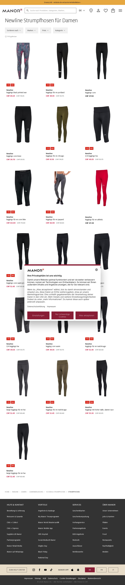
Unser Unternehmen (110, 511)
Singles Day (42, 546)
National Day (43, 558)
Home (7, 492)
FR (102, 570)
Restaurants (107, 540)
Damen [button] (23, 492)
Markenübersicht (94, 578)
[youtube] (45, 569)
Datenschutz (53, 578)
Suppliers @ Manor (14, 534)
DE (80, 10)
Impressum (28, 578)
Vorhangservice (79, 522)
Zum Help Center (17, 570)
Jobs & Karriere (108, 517)
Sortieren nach (12, 30)
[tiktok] (51, 569)
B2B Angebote (78, 534)
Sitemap (38, 578)
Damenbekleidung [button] (36, 492)
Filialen (105, 522)
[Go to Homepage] (12, 10)
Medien (105, 552)
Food (104, 534)
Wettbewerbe (78, 552)
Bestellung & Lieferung (16, 511)
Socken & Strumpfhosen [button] (55, 492)
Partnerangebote (79, 528)
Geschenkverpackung (81, 517)
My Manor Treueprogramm (48, 517)
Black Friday (42, 552)
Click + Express (13, 528)
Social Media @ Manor (47, 540)
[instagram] (33, 569)
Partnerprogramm (13, 540)
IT (113, 570)
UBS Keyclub (43, 534)
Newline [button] (15, 492)
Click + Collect (12, 522)
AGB (44, 578)
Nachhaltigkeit (107, 546)
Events (105, 528)
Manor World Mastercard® (48, 522)
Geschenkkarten (79, 511)
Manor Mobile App (45, 528)
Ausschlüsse (77, 546)
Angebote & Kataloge (46, 511)
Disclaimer (82, 578)
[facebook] (39, 569)
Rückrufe (76, 540)
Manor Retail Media (14, 546)
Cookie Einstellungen (68, 578)
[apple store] (72, 569)
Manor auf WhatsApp (15, 552)
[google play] (78, 569)
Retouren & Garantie (15, 517)
